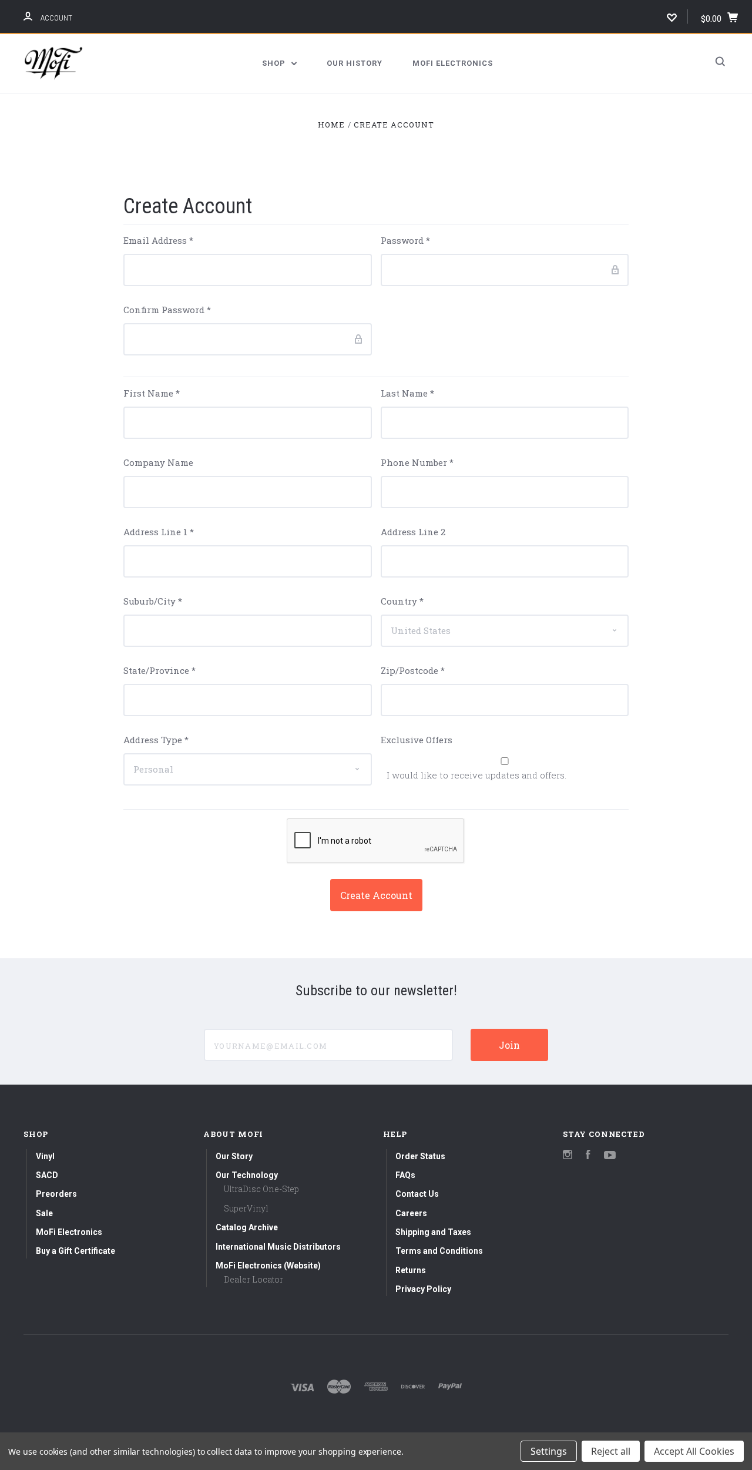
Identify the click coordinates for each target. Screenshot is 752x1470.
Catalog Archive (247, 1227)
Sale (44, 1213)
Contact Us (417, 1194)
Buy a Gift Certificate (75, 1251)
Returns (410, 1270)
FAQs (405, 1175)
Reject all (610, 1451)
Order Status (420, 1156)
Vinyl (45, 1156)
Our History (354, 63)
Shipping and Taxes (433, 1232)
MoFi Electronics (452, 63)
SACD (47, 1175)
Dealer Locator (253, 1279)
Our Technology (247, 1175)
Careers (411, 1213)
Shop (275, 63)
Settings (549, 1451)
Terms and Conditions (439, 1251)
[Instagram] (567, 1156)
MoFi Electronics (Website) (268, 1265)
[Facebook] (588, 1156)
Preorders (56, 1194)
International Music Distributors (278, 1246)
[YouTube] (610, 1156)
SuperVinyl (246, 1208)
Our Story (234, 1156)
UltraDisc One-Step (261, 1188)
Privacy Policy (423, 1289)
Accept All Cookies (694, 1451)
